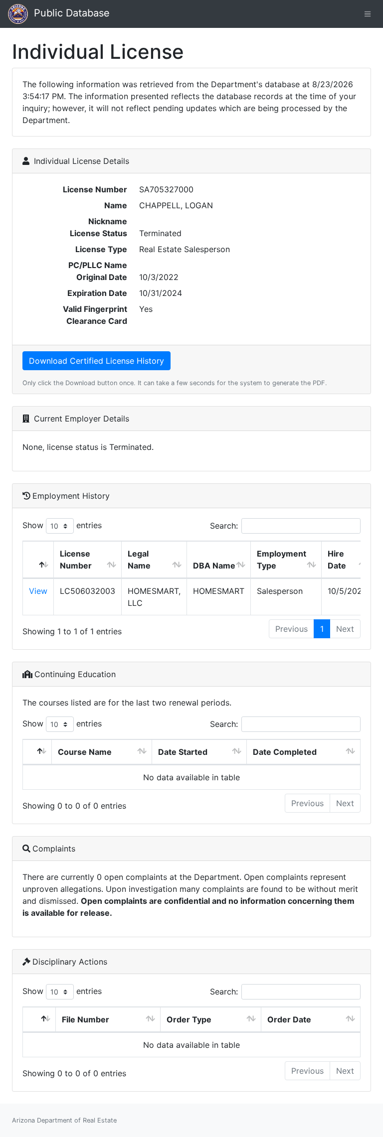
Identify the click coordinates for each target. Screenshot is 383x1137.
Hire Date (337, 559)
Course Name (85, 752)
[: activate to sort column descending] (38, 559)
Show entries (62, 525)
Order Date (289, 1019)
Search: (224, 526)
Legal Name (139, 559)
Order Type (189, 1019)
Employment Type (281, 559)
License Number (76, 559)
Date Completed (285, 752)
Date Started (182, 752)
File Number (85, 1019)
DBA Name (214, 565)
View (38, 591)
